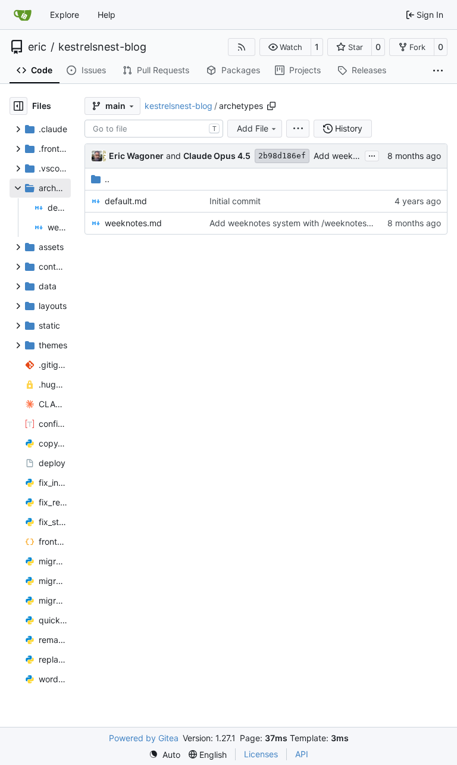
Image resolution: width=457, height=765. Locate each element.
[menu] (297, 129)
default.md (126, 201)
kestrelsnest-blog (102, 47)
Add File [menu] (252, 128)
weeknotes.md (133, 223)
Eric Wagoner (136, 156)
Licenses (261, 754)
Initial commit (235, 201)
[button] (285, 47)
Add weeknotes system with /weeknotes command (308, 223)
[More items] (437, 70)
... (371, 154)
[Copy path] (271, 106)
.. (107, 179)
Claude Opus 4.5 (217, 156)
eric (37, 47)
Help (106, 15)
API (301, 754)
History (348, 128)
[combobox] (153, 129)
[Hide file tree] (18, 106)
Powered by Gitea (144, 738)
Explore (64, 15)
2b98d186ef (282, 155)
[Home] (22, 15)
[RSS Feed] (241, 47)
